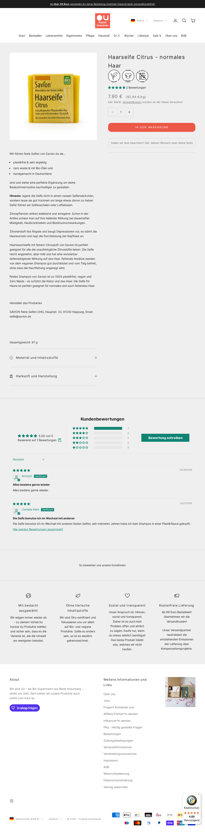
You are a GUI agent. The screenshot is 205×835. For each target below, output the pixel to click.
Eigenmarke (74, 35)
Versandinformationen (118, 747)
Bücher (129, 35)
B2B (183, 35)
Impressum (111, 760)
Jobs (107, 700)
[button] (117, 87)
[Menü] (198, 795)
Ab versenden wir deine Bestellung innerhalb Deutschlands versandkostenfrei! (102, 4)
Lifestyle (143, 35)
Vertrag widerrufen (116, 787)
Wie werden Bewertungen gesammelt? (38, 529)
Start (22, 35)
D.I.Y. (117, 35)
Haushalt (104, 35)
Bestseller (35, 35)
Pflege (90, 35)
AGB (106, 767)
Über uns (171, 35)
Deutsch (158, 20)
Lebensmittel (54, 35)
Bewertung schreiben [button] (165, 438)
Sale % (157, 35)
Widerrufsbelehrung (116, 773)
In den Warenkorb (151, 127)
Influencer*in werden (117, 720)
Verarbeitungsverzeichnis (120, 753)
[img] (21, 470)
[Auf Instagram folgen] (12, 801)
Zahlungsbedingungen (118, 740)
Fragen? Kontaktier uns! (119, 707)
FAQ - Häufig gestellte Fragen (123, 727)
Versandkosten (132, 102)
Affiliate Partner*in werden (121, 714)
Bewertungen (112, 734)
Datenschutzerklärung (118, 780)
